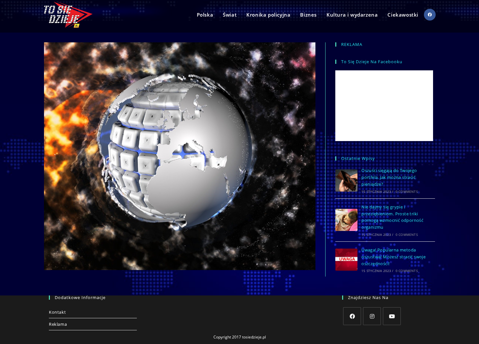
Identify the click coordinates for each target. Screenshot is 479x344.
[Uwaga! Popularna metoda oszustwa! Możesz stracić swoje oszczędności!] (346, 260)
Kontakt (57, 312)
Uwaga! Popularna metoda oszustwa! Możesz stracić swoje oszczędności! (393, 256)
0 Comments (407, 191)
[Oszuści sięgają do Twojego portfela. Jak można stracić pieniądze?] (346, 180)
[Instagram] (372, 316)
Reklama (58, 324)
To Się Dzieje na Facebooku (371, 61)
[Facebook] (352, 316)
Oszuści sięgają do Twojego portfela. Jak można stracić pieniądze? (389, 177)
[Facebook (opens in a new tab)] (430, 15)
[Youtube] (392, 316)
